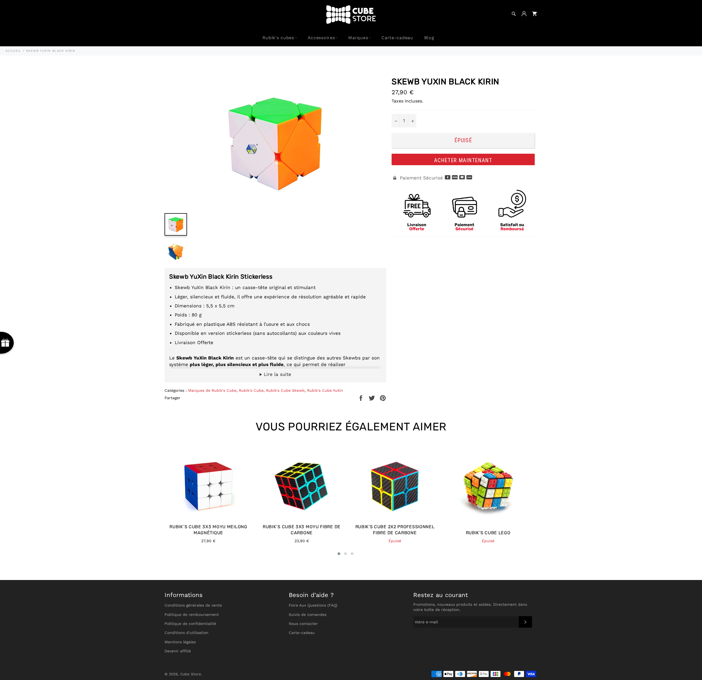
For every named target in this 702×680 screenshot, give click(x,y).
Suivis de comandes (307, 614)
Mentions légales (180, 642)
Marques (358, 37)
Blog (429, 37)
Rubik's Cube (251, 390)
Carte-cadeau (397, 37)
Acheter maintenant (463, 160)
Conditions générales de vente (193, 605)
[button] (339, 553)
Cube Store (190, 674)
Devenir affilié (178, 651)
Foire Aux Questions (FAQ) (313, 605)
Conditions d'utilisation (186, 632)
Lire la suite (276, 374)
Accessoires (321, 37)
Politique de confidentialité (190, 623)
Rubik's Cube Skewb (285, 390)
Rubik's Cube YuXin (325, 390)
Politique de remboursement (192, 614)
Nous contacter (303, 623)
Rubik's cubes (278, 37)
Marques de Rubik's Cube (212, 390)
